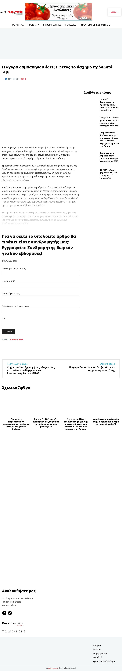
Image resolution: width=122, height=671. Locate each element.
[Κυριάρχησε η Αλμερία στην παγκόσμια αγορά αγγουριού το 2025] (90, 157)
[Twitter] (110, 79)
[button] (5, 12)
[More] (117, 79)
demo (23, 79)
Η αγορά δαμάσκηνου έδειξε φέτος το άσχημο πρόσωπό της (92, 369)
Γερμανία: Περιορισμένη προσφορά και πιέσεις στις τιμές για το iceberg (109, 104)
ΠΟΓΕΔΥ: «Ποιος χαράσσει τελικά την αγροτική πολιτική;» (108, 174)
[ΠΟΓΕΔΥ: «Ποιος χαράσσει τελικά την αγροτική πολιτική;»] (90, 174)
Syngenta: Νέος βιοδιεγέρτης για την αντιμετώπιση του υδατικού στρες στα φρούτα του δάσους (109, 139)
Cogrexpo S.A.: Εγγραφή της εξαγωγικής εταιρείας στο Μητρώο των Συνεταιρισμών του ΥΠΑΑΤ (31, 370)
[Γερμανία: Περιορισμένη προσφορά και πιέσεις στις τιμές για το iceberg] (90, 104)
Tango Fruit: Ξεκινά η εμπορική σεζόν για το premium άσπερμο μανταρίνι (110, 121)
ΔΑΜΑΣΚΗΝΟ (16, 339)
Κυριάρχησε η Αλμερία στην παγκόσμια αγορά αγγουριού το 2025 (109, 157)
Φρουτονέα (53, 668)
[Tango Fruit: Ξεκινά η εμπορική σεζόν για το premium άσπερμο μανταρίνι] (90, 121)
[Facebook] (103, 79)
